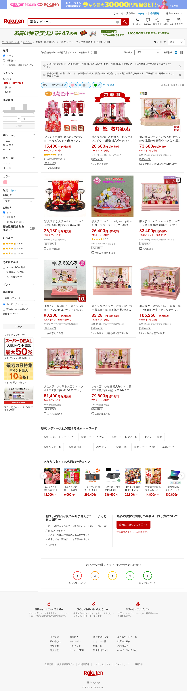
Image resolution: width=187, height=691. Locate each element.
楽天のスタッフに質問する (133, 524)
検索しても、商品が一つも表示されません (69, 539)
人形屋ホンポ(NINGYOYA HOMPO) (160, 164)
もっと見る (50, 545)
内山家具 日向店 (55, 333)
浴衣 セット (102, 447)
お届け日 (7, 208)
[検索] (125, 22)
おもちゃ (27, 42)
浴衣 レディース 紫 (144, 447)
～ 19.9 (6, 141)
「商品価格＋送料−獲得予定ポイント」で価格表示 (64, 52)
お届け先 (7, 195)
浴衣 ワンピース (52, 447)
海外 (13, 190)
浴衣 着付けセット (78, 447)
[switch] (32, 228)
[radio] (4, 55)
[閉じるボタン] (180, 65)
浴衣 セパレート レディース (59, 437)
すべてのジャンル (11, 42)
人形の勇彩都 (53, 168)
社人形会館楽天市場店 (154, 333)
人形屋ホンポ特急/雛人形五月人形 (111, 333)
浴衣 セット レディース (124, 437)
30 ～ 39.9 (8, 149)
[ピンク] (5, 182)
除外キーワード (10, 314)
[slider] (3, 113)
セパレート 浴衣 (153, 437)
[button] (174, 14)
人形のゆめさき (54, 414)
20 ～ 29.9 (8, 145)
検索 (20, 126)
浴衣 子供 (121, 447)
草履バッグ (168, 447)
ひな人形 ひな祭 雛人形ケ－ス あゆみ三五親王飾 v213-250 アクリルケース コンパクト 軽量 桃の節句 (64, 390)
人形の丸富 (148, 249)
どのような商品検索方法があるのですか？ (69, 535)
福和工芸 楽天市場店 (105, 253)
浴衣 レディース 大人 (92, 437)
